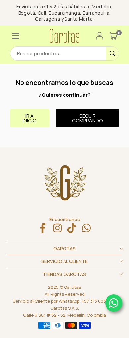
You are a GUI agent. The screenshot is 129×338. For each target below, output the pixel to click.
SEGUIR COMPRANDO (87, 118)
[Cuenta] (99, 36)
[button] (15, 36)
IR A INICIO (29, 118)
